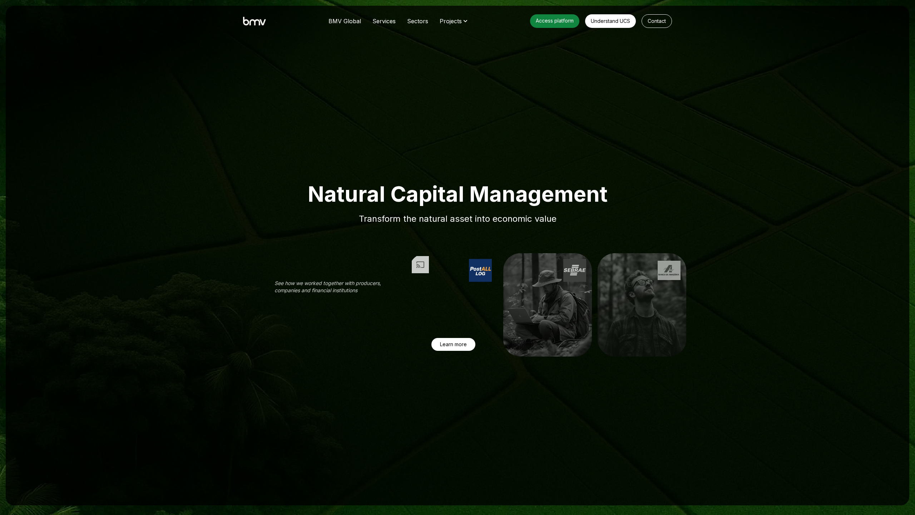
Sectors (417, 21)
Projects (451, 21)
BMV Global (344, 21)
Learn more (453, 344)
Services (384, 21)
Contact (657, 21)
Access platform (555, 21)
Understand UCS (610, 21)
